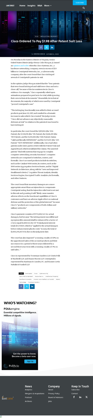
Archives (28, 401)
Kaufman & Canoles (25, 279)
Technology (22, 282)
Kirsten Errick (39, 54)
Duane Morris (39, 276)
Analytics (28, 389)
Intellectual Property (49, 36)
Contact (74, 393)
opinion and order (21, 66)
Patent (58, 279)
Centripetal (28, 273)
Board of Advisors (55, 397)
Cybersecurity (44, 273)
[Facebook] (41, 47)
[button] (84, 8)
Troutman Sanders (33, 282)
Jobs (50, 401)
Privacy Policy (54, 393)
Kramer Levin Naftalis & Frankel (44, 279)
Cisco (35, 273)
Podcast (28, 397)
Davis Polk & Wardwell (26, 276)
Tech (36, 36)
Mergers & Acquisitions (34, 393)
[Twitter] (46, 47)
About (50, 389)
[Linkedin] (52, 47)
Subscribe (75, 389)
